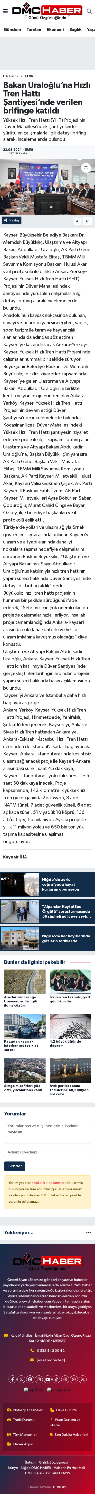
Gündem (12, 30)
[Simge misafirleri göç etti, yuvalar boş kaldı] (25, 1070)
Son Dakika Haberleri (71, 1435)
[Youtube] (48, 1379)
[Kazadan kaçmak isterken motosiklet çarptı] (25, 1026)
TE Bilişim (59, 1487)
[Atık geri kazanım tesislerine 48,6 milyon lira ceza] (70, 1070)
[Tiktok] (56, 1379)
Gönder (15, 1166)
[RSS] (83, 1379)
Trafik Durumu (24, 1420)
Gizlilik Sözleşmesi (53, 1462)
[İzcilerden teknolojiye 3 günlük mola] (70, 982)
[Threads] (65, 1379)
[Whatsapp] (74, 1379)
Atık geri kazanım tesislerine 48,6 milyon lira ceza (69, 1090)
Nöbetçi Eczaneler (28, 1410)
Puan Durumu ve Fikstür (65, 1422)
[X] (21, 1379)
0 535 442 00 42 (51, 1350)
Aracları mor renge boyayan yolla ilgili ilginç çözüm (20, 1001)
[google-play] (59, 1391)
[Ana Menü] (5, 12)
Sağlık (75, 30)
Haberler (11, 76)
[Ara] (89, 12)
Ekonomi (55, 30)
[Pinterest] (30, 1379)
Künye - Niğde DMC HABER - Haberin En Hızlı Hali (46, 1468)
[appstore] (33, 1391)
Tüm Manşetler (25, 1435)
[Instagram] (39, 1379)
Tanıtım (34, 30)
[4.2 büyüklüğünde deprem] (70, 1026)
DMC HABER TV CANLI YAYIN (47, 1473)
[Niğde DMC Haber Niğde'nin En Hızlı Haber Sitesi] (47, 12)
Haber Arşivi (23, 1444)
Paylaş (14, 220)
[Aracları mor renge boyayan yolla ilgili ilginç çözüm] (25, 982)
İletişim (30, 1462)
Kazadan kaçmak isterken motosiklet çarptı (21, 1046)
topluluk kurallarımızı (48, 1183)
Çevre (30, 76)
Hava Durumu (66, 1410)
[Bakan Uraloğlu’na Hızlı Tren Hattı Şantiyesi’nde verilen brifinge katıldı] (47, 187)
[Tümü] (88, 1233)
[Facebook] (13, 1379)
